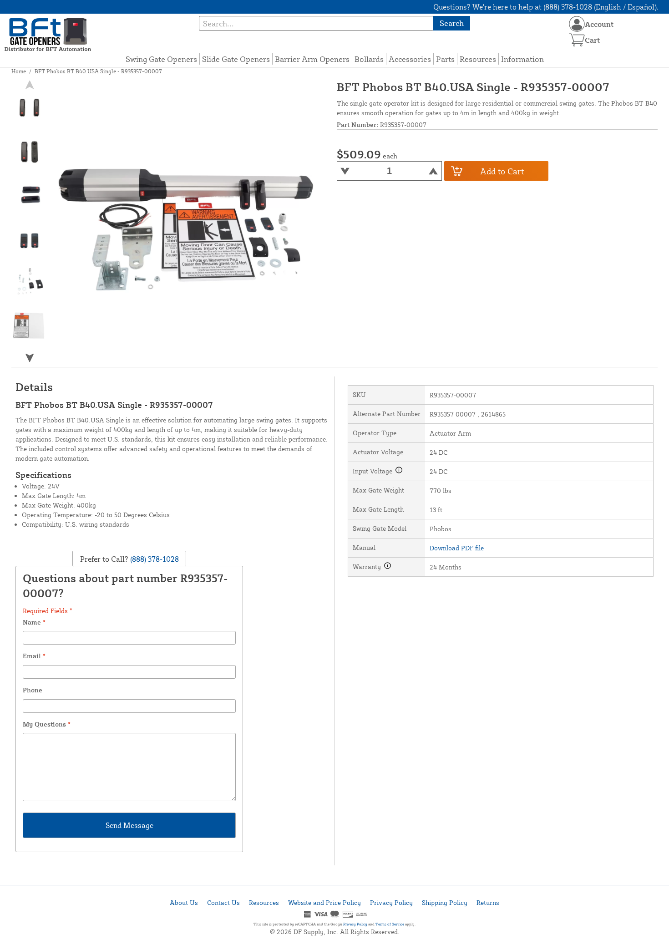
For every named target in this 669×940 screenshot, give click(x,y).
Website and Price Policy (324, 902)
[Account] (577, 24)
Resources (478, 59)
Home (18, 71)
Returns (487, 902)
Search (452, 23)
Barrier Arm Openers (312, 59)
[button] (29, 358)
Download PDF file (457, 548)
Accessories (410, 59)
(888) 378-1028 (153, 558)
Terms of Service (389, 924)
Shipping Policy (444, 902)
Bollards (369, 59)
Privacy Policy (391, 902)
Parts (445, 59)
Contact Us (223, 902)
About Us (184, 902)
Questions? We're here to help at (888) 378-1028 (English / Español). (546, 6)
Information (522, 59)
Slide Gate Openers (236, 59)
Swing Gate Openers (161, 59)
